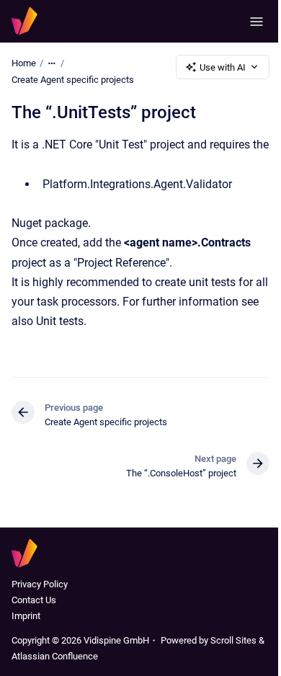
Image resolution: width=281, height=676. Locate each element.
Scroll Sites (233, 640)
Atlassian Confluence (55, 656)
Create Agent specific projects (73, 79)
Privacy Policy (40, 584)
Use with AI (223, 67)
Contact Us (34, 600)
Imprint (26, 615)
